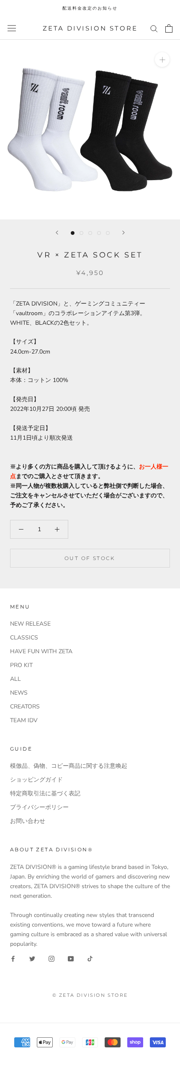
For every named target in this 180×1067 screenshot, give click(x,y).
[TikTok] (90, 958)
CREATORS (25, 706)
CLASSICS (24, 638)
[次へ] (123, 232)
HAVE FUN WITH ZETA (41, 651)
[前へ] (57, 232)
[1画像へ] (73, 233)
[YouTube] (71, 958)
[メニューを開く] (12, 28)
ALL (15, 679)
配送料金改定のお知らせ (90, 8)
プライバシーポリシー (39, 807)
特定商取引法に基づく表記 (45, 793)
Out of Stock (90, 558)
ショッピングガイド (36, 780)
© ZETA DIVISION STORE (90, 995)
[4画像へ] (99, 233)
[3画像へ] (90, 233)
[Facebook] (13, 958)
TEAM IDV (24, 720)
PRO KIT (21, 665)
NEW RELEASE (30, 624)
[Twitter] (32, 958)
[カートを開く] (168, 28)
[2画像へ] (81, 233)
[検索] (154, 28)
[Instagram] (51, 958)
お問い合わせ (27, 821)
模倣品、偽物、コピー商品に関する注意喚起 (68, 766)
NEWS (19, 693)
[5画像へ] (108, 233)
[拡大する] (162, 59)
